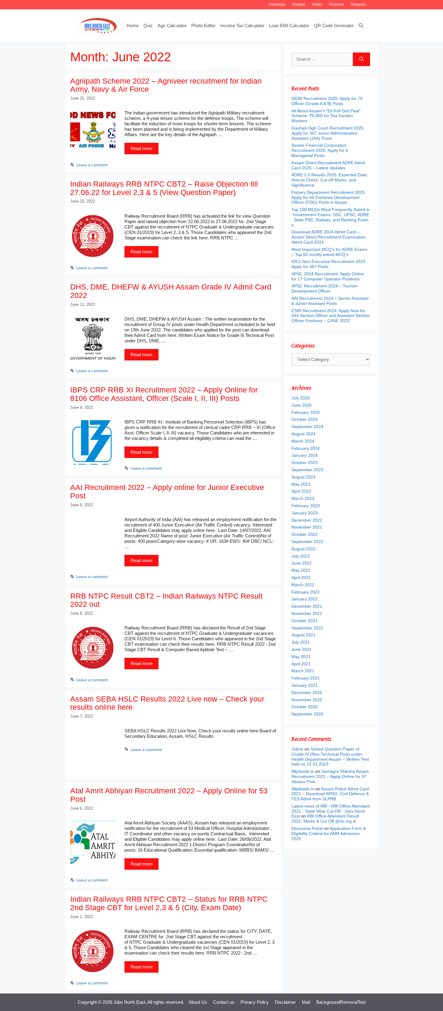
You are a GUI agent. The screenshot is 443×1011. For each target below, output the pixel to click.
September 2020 (307, 714)
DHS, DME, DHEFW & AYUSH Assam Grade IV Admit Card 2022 (170, 291)
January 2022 (304, 599)
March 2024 (302, 441)
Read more (141, 148)
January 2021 (304, 685)
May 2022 (300, 570)
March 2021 (302, 670)
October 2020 (304, 706)
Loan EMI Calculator (289, 25)
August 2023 (303, 477)
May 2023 (300, 484)
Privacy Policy (254, 1002)
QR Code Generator (334, 25)
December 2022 (306, 520)
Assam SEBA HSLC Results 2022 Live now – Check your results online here (167, 703)
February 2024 (305, 448)
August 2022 (303, 548)
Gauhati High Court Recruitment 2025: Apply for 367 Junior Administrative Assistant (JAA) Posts (328, 133)
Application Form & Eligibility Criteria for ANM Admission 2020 (328, 833)
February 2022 (305, 592)
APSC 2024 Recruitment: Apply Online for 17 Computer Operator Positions (327, 276)
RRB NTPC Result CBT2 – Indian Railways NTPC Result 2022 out (166, 600)
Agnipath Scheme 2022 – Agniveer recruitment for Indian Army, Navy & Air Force (166, 85)
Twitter (317, 4)
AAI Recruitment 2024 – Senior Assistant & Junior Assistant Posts (330, 301)
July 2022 (300, 556)
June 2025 (301, 405)
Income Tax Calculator (242, 25)
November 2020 (306, 699)
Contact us (223, 1002)
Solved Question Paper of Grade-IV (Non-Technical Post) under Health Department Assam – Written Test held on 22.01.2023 (330, 756)
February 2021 (305, 678)
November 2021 (306, 613)
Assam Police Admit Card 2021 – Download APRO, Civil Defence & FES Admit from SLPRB (330, 793)
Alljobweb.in (302, 771)
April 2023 (301, 491)
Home (133, 25)
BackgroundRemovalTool (341, 1002)
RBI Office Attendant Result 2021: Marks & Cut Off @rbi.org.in (325, 819)
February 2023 (305, 505)
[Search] (361, 59)
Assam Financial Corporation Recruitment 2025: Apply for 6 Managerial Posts (319, 150)
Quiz (148, 25)
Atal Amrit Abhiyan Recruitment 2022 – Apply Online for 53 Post (169, 794)
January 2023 (304, 512)
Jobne (297, 749)
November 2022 (306, 527)
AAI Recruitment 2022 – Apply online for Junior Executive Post (167, 491)
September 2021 (307, 627)
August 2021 (303, 634)
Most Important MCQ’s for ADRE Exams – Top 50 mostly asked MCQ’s (329, 252)
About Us (198, 1002)
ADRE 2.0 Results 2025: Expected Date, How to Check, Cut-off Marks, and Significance (329, 179)
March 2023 (302, 498)
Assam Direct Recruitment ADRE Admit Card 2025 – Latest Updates (328, 165)
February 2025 (305, 412)
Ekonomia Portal (307, 828)
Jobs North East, (129, 1002)
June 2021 (301, 649)
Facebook (277, 4)
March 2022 (302, 584)
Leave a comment (92, 165)
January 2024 (304, 455)
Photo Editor (203, 25)
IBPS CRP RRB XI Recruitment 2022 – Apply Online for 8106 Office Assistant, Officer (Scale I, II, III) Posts (164, 394)
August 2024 (303, 433)
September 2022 (307, 541)
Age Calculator (172, 25)
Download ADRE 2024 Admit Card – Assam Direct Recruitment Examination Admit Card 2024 (328, 237)
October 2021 (304, 620)
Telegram (358, 4)
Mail (306, 1002)
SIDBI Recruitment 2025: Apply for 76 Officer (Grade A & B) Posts (327, 101)
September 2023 (307, 469)
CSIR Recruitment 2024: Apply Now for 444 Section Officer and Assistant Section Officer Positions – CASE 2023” (330, 315)
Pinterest (336, 4)
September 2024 (307, 426)
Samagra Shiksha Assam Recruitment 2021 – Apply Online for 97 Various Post (330, 776)
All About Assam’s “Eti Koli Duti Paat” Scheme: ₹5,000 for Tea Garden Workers (326, 115)
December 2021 (306, 606)
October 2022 (304, 534)
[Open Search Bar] (361, 26)
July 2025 (300, 397)
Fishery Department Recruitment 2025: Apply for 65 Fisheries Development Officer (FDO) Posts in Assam (328, 197)
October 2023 (304, 462)
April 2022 (301, 577)
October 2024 (304, 419)
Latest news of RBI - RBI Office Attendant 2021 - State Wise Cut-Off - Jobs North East (330, 811)
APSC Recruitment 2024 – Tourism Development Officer (324, 288)
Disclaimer (285, 1002)
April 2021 (301, 663)
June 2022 (301, 563)
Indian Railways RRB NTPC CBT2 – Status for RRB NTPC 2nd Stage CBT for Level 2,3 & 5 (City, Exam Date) (169, 903)
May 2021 (300, 656)
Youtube (298, 4)
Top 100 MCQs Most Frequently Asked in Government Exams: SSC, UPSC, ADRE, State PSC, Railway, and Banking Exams (330, 217)
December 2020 (306, 692)
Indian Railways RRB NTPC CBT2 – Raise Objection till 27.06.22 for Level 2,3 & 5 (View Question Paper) (164, 188)
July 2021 (300, 642)
